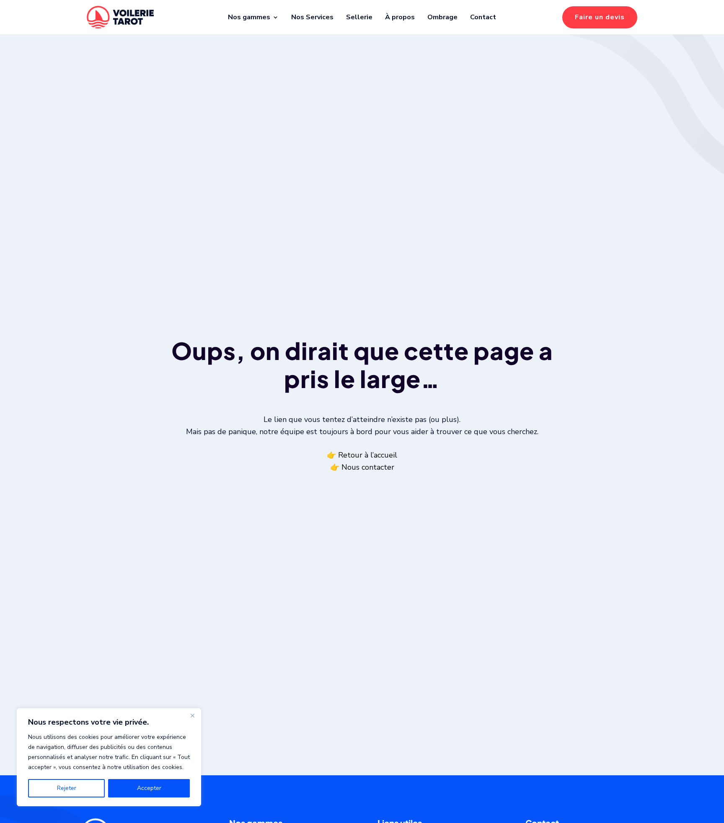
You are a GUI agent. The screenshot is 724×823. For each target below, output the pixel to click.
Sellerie (359, 17)
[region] (109, 757)
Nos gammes (249, 17)
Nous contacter (367, 467)
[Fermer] (192, 715)
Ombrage (442, 17)
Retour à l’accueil (367, 455)
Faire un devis (600, 17)
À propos (400, 17)
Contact (483, 17)
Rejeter (66, 788)
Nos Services (312, 17)
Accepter (149, 788)
